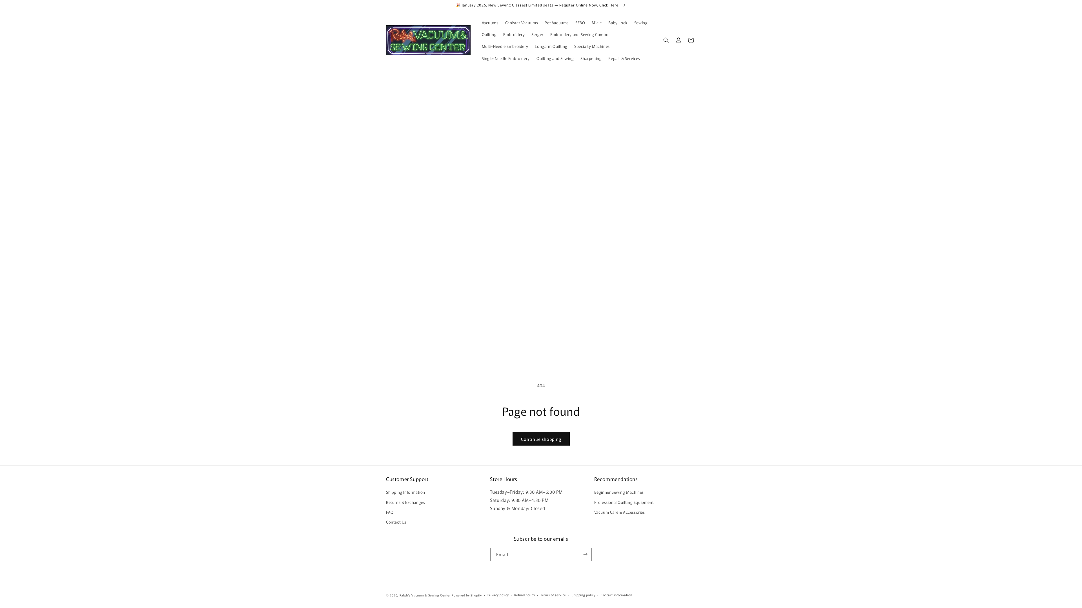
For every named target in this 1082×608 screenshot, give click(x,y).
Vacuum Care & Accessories (619, 512)
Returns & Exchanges (405, 502)
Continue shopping (541, 439)
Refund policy (524, 595)
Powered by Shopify (467, 595)
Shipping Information (405, 492)
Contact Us (396, 522)
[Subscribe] (585, 554)
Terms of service (553, 595)
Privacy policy (498, 595)
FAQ (390, 512)
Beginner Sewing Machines (619, 492)
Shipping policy (583, 595)
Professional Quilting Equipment (624, 502)
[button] (666, 40)
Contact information (616, 595)
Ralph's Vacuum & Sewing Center (425, 595)
